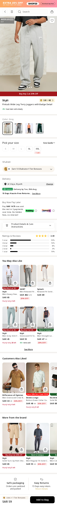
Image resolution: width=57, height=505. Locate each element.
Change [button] (49, 184)
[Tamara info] (53, 211)
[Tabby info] (36, 211)
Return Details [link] (41, 489)
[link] (5, 11)
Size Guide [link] (48, 143)
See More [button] (28, 349)
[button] (28, 3)
